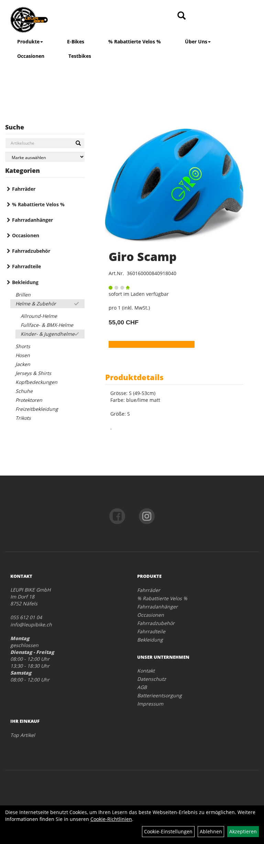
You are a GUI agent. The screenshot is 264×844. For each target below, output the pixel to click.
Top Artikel (22, 735)
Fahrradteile (26, 266)
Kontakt (146, 670)
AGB (142, 687)
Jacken (22, 364)
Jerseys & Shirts (33, 373)
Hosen (22, 355)
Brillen (23, 294)
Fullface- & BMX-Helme (47, 325)
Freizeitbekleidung (36, 409)
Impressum (150, 703)
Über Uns (196, 41)
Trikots (23, 418)
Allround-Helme (39, 316)
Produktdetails (134, 377)
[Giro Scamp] (174, 185)
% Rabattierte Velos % (134, 41)
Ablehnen (211, 831)
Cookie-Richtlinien (111, 819)
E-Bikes (75, 41)
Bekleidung (25, 282)
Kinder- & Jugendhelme (48, 334)
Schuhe (24, 391)
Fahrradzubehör (31, 251)
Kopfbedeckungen (36, 382)
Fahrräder (23, 189)
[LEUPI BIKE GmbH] (58, 20)
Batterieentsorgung (159, 695)
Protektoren (28, 400)
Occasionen (30, 56)
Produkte (28, 41)
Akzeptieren (243, 831)
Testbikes (79, 56)
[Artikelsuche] (181, 16)
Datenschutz (151, 679)
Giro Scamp (143, 256)
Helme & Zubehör (35, 303)
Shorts (22, 346)
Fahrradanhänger (32, 220)
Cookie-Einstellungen (168, 831)
